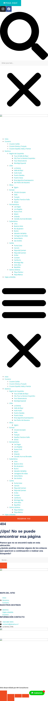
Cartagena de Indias (21, 236)
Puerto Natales (19, 175)
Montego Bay (18, 262)
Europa (11, 190)
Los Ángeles (18, 209)
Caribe (11, 243)
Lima (15, 224)
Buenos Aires (18, 226)
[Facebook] (9, 9)
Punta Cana (18, 245)
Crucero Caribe (14, 144)
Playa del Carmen (20, 250)
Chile (11, 166)
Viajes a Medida (10, 277)
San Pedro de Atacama (22, 182)
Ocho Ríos (17, 265)
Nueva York (18, 212)
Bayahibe (17, 267)
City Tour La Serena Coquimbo (24, 158)
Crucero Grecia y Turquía (17, 146)
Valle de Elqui (18, 170)
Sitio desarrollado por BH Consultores (14, 688)
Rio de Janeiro (18, 229)
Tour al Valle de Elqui (21, 156)
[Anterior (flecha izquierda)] (3, 699)
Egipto (16, 187)
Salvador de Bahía (20, 233)
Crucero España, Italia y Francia (20, 149)
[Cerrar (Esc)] (25, 696)
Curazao (17, 258)
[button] (24, 36)
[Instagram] (3, 9)
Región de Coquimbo (16, 153)
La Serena (17, 168)
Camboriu (17, 260)
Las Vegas (17, 207)
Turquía (16, 197)
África (11, 185)
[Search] (3, 565)
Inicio (6, 139)
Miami (16, 214)
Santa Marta (18, 238)
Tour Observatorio (20, 161)
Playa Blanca (18, 275)
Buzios (16, 231)
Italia (15, 195)
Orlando (17, 216)
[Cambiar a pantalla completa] (10, 696)
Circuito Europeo (20, 192)
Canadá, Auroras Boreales (23, 219)
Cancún (16, 248)
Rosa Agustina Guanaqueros (24, 180)
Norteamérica (14, 204)
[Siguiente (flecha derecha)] (10, 699)
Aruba (16, 255)
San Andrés (18, 241)
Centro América (14, 270)
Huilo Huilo (18, 173)
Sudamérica (13, 221)
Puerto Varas (18, 178)
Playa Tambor (18, 272)
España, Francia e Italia (22, 199)
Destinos (8, 151)
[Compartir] (18, 696)
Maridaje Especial (20, 163)
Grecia (16, 202)
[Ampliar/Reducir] (3, 696)
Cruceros (8, 141)
